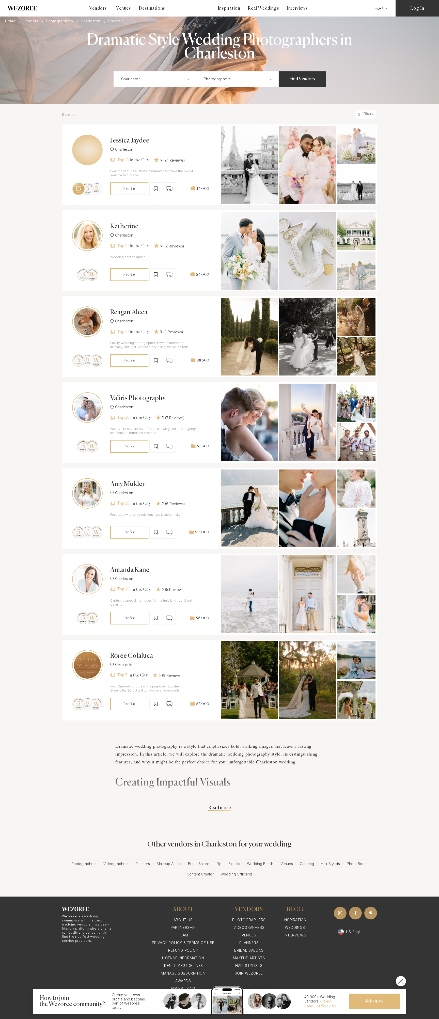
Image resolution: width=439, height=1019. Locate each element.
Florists (234, 863)
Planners (142, 863)
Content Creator (200, 874)
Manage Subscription (183, 973)
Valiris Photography (138, 398)
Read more (219, 808)
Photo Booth (357, 863)
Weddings (295, 927)
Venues (123, 8)
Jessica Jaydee (129, 140)
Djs (219, 863)
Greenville (123, 665)
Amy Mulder (127, 484)
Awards (183, 981)
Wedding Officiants (237, 874)
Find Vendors (302, 79)
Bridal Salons (199, 863)
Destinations (152, 8)
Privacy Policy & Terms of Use (183, 942)
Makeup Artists (169, 863)
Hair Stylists (330, 863)
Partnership (183, 927)
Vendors (31, 21)
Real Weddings (263, 8)
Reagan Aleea (128, 312)
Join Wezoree (249, 973)
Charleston (91, 21)
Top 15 (123, 160)
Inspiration (229, 8)
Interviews (297, 8)
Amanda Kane (129, 570)
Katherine (124, 226)
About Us (183, 920)
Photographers (60, 21)
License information (183, 958)
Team (183, 935)
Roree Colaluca (131, 656)
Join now (374, 1001)
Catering (307, 863)
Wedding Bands (260, 863)
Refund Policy (183, 950)
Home (11, 21)
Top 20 (123, 418)
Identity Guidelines (183, 965)
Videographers (116, 863)
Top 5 (122, 675)
